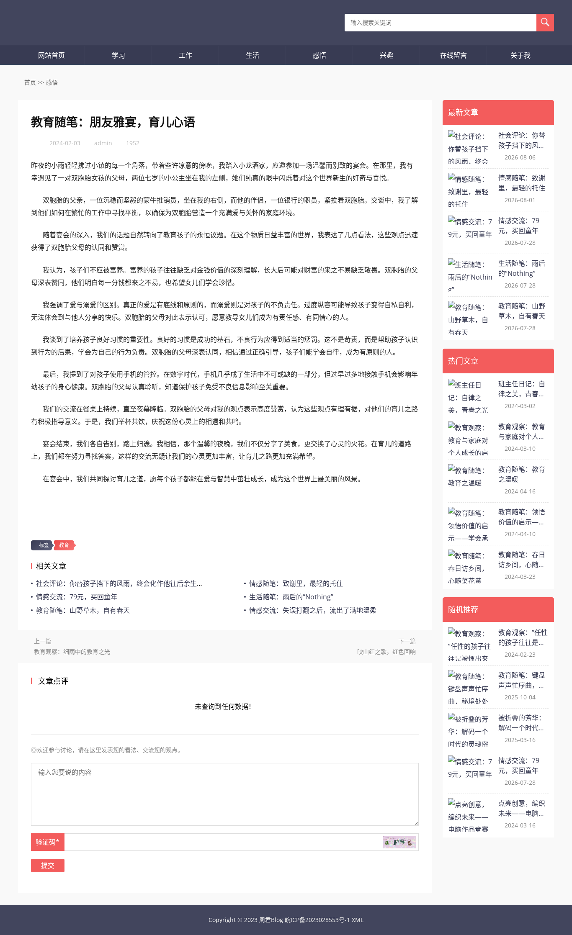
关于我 (520, 55)
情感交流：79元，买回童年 (76, 596)
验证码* (47, 842)
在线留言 (453, 55)
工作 (185, 55)
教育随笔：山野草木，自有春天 (83, 610)
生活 (252, 55)
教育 (64, 545)
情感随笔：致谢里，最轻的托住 (296, 583)
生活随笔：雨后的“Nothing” (291, 596)
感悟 (319, 55)
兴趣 (386, 55)
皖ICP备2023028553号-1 (317, 920)
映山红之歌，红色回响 (386, 651)
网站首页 (51, 55)
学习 (118, 55)
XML (357, 920)
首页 (30, 82)
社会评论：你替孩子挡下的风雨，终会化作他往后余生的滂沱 (126, 583)
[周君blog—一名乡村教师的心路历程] (58, 22)
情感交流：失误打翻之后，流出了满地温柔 (312, 610)
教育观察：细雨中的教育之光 (72, 651)
